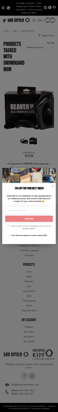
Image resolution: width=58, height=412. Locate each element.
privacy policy (29, 228)
